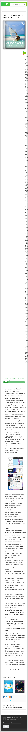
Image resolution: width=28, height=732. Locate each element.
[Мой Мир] (11, 697)
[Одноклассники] (9, 697)
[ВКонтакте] (4, 697)
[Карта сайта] (21, 719)
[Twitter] (6, 697)
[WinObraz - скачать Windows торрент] (6, 4)
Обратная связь (6, 723)
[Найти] (24, 4)
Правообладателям (16, 723)
